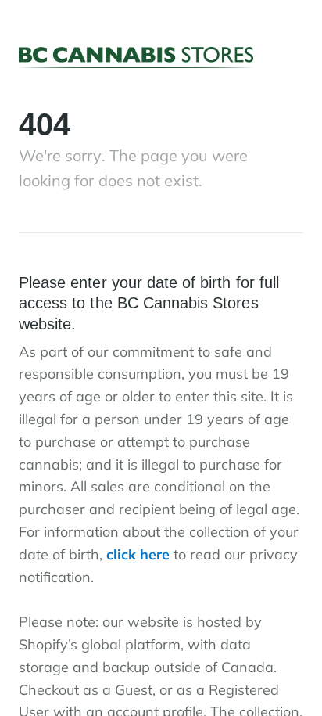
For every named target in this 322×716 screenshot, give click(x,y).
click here (138, 554)
